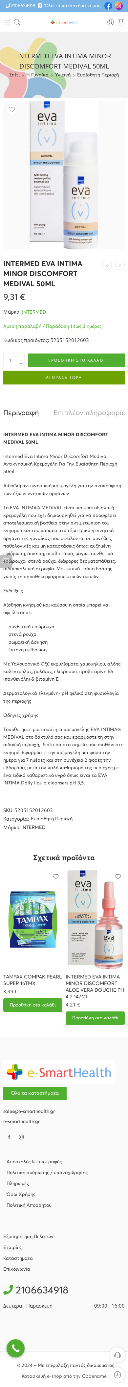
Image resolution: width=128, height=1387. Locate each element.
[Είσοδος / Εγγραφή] (111, 22)
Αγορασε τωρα (64, 377)
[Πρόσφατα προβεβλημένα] (117, 1374)
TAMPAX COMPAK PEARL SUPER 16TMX (32, 980)
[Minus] (21, 363)
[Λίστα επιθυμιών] (12, 109)
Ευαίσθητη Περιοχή (98, 75)
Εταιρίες (12, 1247)
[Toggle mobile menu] (7, 22)
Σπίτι (14, 75)
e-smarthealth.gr (21, 1121)
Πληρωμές (18, 1183)
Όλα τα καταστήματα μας (72, 6)
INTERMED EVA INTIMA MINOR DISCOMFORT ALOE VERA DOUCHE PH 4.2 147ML (95, 987)
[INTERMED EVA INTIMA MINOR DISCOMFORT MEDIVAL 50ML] (64, 175)
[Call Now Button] (16, 1348)
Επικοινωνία (16, 1269)
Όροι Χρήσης (21, 1194)
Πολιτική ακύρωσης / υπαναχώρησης (47, 1173)
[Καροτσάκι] (121, 22)
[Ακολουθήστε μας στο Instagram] (21, 1137)
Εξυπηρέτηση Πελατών (28, 1236)
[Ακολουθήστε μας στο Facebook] (9, 1137)
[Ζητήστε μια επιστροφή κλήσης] (117, 1354)
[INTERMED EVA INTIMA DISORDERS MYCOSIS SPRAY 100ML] (107, 265)
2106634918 (23, 6)
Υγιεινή (63, 75)
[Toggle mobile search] (17, 22)
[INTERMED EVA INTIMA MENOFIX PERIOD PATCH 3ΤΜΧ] (120, 265)
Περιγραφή (21, 413)
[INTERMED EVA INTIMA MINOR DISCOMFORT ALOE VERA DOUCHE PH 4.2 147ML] (95, 919)
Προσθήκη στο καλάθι (76, 360)
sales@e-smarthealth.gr (29, 1111)
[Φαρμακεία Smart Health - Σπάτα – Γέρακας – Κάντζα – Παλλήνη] (64, 22)
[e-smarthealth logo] (59, 1071)
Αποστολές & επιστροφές (34, 1162)
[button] (32, 1005)
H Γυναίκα (37, 75)
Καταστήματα (18, 1258)
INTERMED (34, 312)
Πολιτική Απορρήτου (29, 1205)
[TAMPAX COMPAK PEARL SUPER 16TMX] (32, 919)
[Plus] (21, 357)
